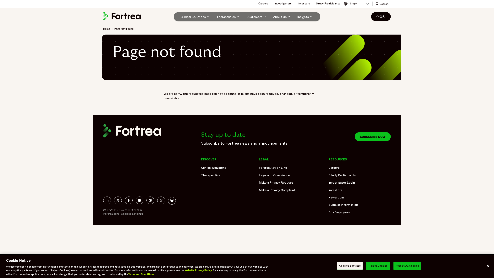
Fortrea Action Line (273, 167)
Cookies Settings (350, 265)
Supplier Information (343, 204)
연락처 (381, 16)
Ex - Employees (339, 212)
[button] (382, 4)
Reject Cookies (378, 265)
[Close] (488, 266)
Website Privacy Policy (198, 270)
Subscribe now (373, 136)
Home (106, 28)
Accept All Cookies (407, 265)
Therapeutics (210, 175)
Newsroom (336, 197)
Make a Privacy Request (276, 182)
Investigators (283, 3)
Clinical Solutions (213, 167)
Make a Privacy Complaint (277, 190)
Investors (304, 3)
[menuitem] (193, 16)
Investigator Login (341, 182)
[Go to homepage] (122, 20)
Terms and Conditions (141, 274)
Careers (263, 3)
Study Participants (328, 3)
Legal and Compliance (274, 175)
